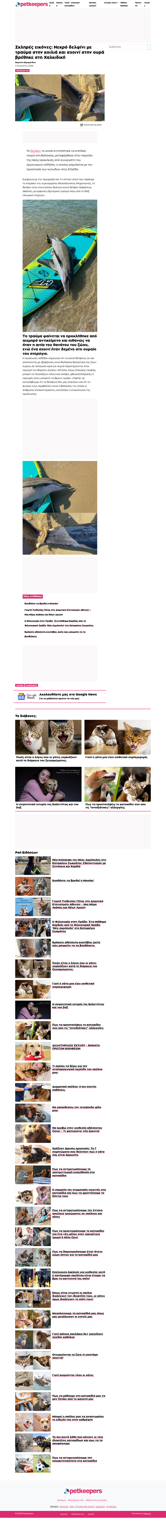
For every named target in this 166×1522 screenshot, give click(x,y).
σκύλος (64, 1507)
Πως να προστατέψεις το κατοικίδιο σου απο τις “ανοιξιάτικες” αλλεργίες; (115, 806)
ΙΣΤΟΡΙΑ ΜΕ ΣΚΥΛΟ (84, 1507)
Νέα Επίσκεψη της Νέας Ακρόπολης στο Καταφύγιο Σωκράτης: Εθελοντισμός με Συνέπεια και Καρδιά (79, 863)
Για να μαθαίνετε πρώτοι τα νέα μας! (59, 698)
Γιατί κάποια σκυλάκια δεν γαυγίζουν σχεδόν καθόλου (77, 1335)
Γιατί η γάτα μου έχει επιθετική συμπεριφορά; (116, 757)
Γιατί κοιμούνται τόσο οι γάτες (73, 1375)
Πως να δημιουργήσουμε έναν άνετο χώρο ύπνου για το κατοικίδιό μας (77, 1253)
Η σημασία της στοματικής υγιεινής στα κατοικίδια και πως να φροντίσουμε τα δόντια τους (79, 1193)
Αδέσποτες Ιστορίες (96, 1500)
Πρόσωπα (138, 4)
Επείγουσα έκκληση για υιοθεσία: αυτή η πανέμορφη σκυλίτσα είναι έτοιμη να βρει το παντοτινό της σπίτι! (78, 1275)
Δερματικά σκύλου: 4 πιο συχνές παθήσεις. (74, 1088)
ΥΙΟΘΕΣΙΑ (111, 1507)
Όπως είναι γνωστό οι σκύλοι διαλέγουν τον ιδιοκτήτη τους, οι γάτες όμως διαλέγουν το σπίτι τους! (78, 1296)
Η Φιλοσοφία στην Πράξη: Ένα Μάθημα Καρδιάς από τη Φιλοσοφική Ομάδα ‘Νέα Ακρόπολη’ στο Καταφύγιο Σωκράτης (79, 926)
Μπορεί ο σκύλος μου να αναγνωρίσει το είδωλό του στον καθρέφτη (78, 1418)
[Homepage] (31, 4)
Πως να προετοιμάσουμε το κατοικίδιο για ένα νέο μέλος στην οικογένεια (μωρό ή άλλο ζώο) (78, 1234)
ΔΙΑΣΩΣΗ (100, 1507)
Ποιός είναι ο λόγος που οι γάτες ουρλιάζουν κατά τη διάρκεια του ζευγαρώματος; (46, 759)
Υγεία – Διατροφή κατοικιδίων (72, 4)
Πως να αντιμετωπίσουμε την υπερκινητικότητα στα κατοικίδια (74, 1459)
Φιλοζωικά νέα (22, 70)
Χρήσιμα (59, 4)
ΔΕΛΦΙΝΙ (19, 685)
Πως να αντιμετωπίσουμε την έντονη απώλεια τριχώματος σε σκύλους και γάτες (77, 1213)
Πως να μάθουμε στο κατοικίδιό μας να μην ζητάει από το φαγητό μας (78, 1397)
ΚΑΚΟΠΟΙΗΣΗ (31, 685)
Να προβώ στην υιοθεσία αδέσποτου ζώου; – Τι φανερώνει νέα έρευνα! (77, 1129)
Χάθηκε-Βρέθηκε (124, 4)
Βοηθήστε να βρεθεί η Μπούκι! (41, 603)
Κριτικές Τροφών (92, 4)
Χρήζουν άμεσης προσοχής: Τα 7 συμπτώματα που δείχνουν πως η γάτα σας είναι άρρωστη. (78, 1151)
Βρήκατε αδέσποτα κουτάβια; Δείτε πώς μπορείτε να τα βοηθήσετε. (76, 944)
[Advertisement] (83, 25)
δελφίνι (35, 151)
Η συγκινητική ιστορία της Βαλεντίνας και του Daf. (47, 806)
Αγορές (147, 4)
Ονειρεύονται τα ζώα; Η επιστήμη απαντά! (75, 1356)
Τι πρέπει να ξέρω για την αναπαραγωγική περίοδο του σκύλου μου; (77, 1069)
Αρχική (51, 4)
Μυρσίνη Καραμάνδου (25, 62)
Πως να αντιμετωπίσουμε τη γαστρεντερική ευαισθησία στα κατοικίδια (73, 1172)
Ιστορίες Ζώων (110, 3)
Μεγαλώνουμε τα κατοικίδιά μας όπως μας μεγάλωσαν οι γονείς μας (78, 1315)
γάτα (71, 1507)
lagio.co (147, 1514)
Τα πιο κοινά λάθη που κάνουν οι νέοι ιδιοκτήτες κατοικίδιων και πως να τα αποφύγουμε (77, 1440)
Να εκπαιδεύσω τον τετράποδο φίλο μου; (76, 1109)
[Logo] (83, 1491)
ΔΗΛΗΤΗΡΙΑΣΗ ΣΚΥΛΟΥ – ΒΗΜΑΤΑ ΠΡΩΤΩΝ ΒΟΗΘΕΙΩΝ (76, 1047)
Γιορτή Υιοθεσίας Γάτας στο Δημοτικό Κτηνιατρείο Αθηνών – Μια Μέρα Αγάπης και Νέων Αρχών (77, 904)
